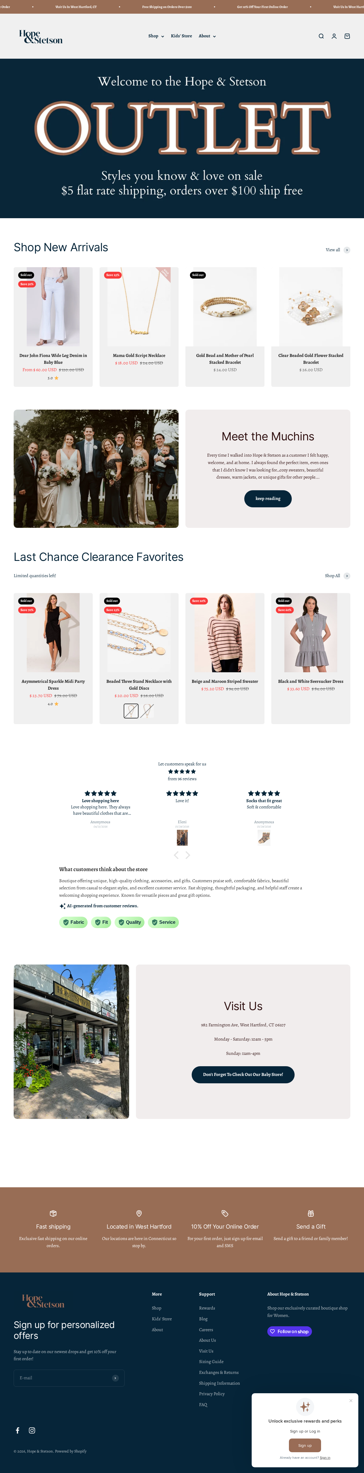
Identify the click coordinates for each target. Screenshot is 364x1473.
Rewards (207, 1308)
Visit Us (206, 1351)
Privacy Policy (212, 1394)
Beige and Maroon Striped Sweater (225, 681)
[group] (182, 138)
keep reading (268, 498)
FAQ (203, 1405)
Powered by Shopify (70, 1451)
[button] (178, 855)
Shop (153, 36)
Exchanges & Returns (219, 1372)
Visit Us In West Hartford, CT (55, 7)
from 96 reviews (182, 779)
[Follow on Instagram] (32, 1430)
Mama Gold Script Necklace (139, 355)
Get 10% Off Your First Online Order (242, 7)
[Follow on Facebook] (17, 1430)
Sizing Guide (211, 1361)
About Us (207, 1340)
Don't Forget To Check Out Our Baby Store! (243, 1074)
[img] (182, 772)
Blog (203, 1319)
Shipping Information (219, 1383)
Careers (206, 1330)
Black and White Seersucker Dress (311, 681)
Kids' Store (181, 36)
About (204, 36)
